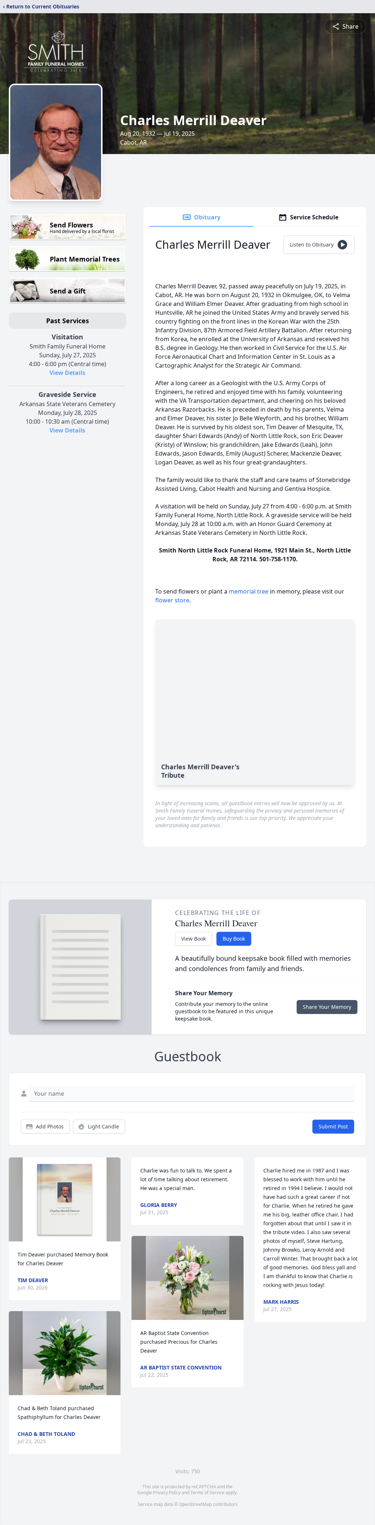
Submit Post (333, 1126)
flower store (172, 600)
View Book (193, 938)
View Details (67, 373)
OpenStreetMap (195, 1504)
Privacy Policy (167, 1492)
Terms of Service (207, 1492)
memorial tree (248, 591)
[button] (65, 1199)
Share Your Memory (327, 1006)
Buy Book (234, 938)
